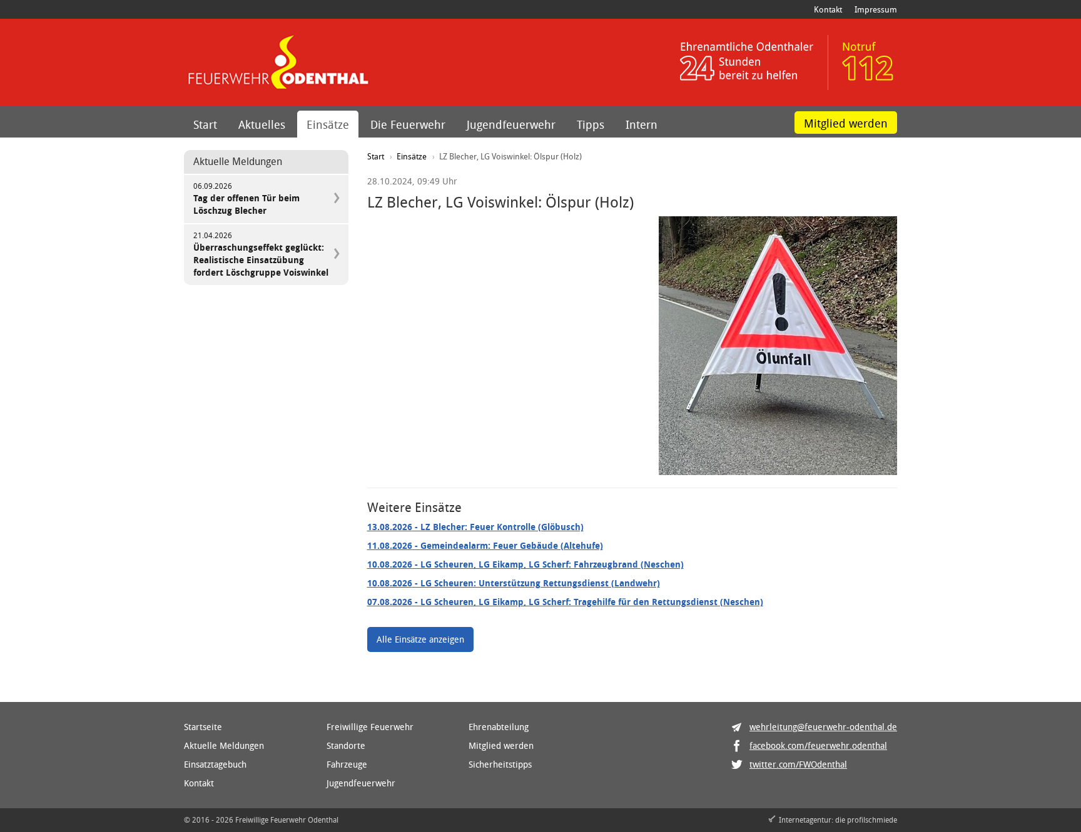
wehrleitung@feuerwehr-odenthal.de (823, 727)
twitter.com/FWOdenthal (798, 764)
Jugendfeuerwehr (511, 124)
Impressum (876, 9)
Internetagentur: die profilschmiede (838, 819)
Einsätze (328, 124)
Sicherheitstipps (500, 764)
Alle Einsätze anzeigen (420, 639)
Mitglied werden (846, 123)
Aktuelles (261, 124)
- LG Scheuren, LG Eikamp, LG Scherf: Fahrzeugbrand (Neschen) (525, 564)
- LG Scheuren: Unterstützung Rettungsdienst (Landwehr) (513, 583)
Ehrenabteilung (499, 727)
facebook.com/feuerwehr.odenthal (818, 745)
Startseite (203, 727)
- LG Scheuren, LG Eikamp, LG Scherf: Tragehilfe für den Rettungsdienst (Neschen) (565, 602)
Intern (641, 124)
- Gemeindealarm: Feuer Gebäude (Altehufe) (485, 545)
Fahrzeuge (347, 764)
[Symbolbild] (778, 345)
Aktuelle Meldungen (224, 745)
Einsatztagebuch (215, 764)
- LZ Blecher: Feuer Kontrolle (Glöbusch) (475, 527)
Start (205, 124)
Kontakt (828, 9)
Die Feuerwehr (407, 124)
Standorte (346, 745)
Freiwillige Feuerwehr (370, 727)
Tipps (590, 124)
